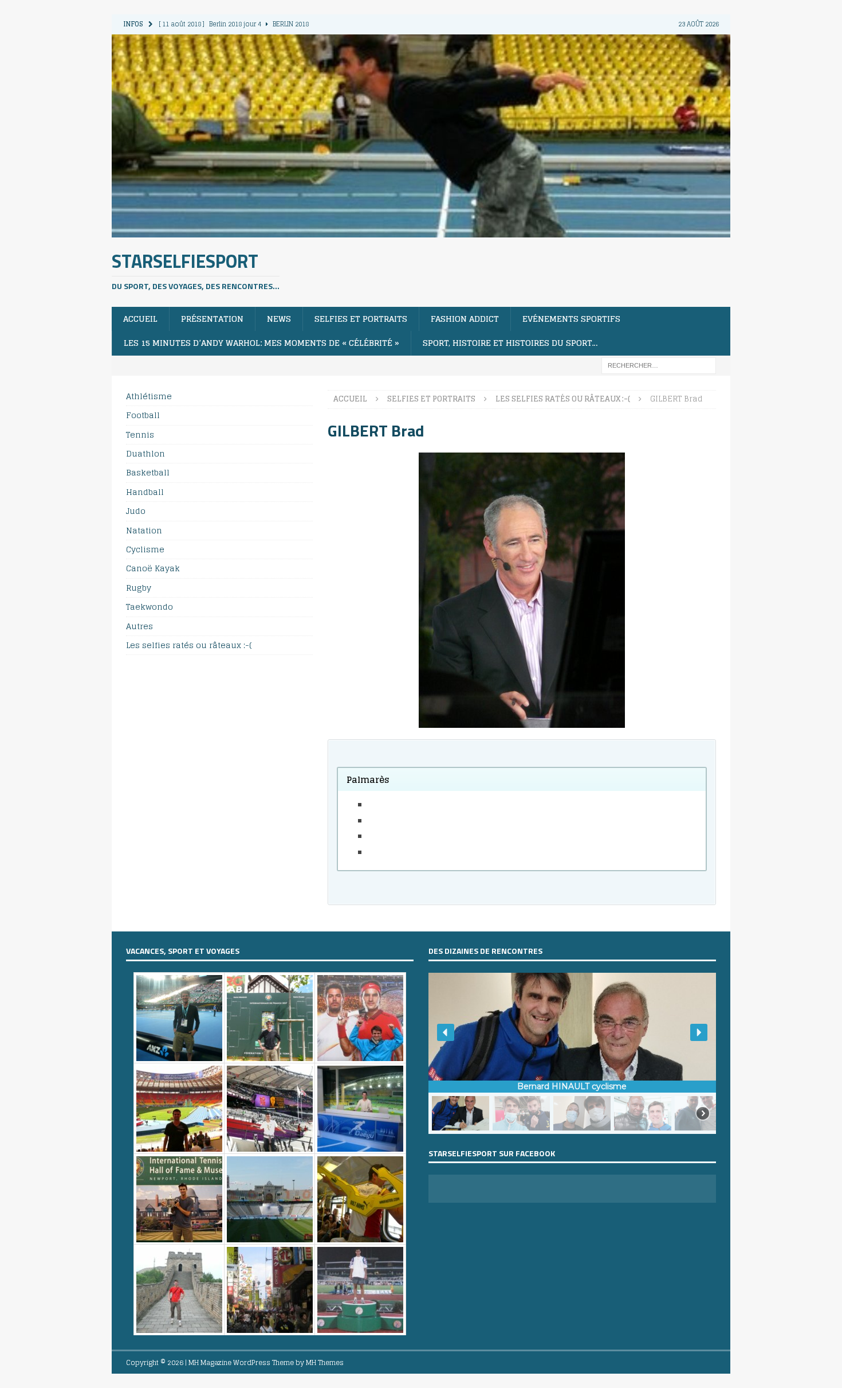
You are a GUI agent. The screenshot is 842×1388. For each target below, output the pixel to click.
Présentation (212, 318)
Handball (145, 492)
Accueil (140, 318)
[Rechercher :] (658, 364)
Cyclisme (145, 549)
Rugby (138, 587)
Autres (139, 626)
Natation (144, 530)
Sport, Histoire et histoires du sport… (510, 343)
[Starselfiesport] (421, 230)
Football (143, 415)
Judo (135, 511)
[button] (445, 1032)
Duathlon (145, 453)
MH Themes (325, 1362)
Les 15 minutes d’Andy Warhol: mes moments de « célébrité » (261, 343)
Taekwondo (149, 606)
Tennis (140, 434)
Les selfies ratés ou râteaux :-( (188, 645)
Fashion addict (465, 318)
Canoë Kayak (153, 568)
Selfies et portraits (360, 318)
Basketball (148, 472)
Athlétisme (149, 396)
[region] (572, 1053)
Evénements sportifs (571, 318)
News (279, 318)
